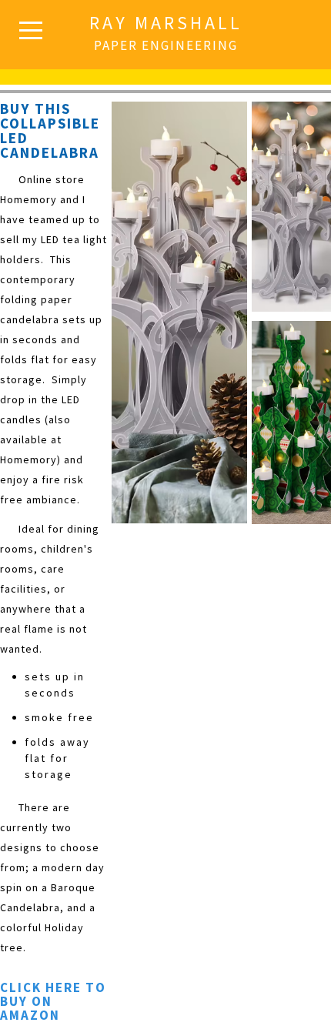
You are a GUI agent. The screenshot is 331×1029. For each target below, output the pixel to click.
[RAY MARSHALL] (166, 23)
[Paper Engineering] (166, 53)
